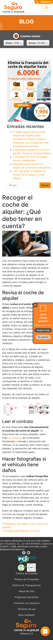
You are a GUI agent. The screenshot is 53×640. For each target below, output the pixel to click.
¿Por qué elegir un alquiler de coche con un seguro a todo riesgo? (29, 175)
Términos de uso (26, 609)
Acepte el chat (43, 330)
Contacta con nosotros (26, 603)
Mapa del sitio (26, 591)
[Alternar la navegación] (46, 8)
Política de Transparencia (27, 585)
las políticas (14, 437)
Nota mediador (26, 614)
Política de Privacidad (26, 579)
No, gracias (43, 337)
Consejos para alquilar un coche (21, 530)
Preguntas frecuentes (26, 597)
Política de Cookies (26, 573)
